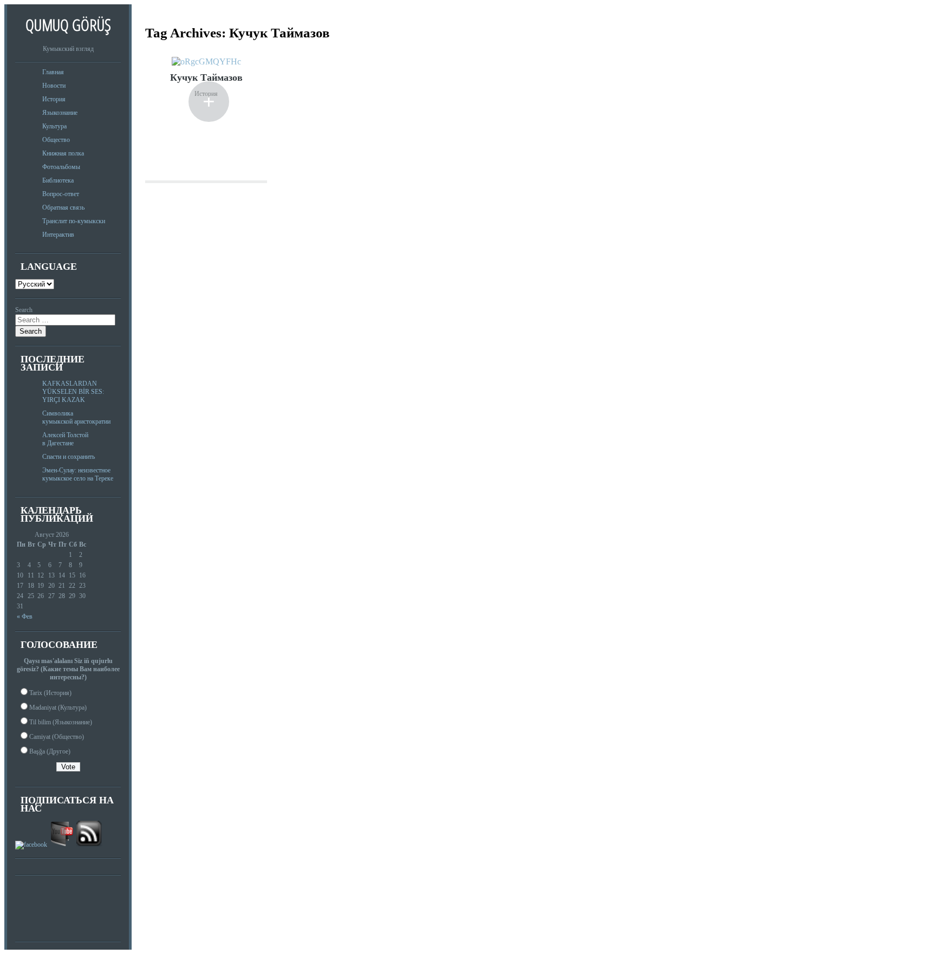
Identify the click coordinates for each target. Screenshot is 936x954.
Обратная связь (63, 207)
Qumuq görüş (68, 25)
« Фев (24, 616)
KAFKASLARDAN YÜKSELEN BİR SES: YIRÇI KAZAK (73, 392)
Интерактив (58, 234)
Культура (54, 126)
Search (23, 310)
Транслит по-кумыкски (73, 221)
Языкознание (59, 112)
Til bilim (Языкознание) (60, 722)
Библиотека (58, 180)
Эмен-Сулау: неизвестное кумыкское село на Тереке (77, 474)
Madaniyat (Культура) (58, 707)
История (54, 99)
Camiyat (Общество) (56, 737)
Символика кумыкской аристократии (76, 417)
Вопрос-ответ (60, 194)
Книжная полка (63, 153)
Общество (56, 140)
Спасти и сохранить (68, 456)
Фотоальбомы (61, 167)
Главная (53, 72)
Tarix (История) (50, 693)
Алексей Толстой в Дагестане (65, 439)
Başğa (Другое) (49, 751)
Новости (54, 85)
